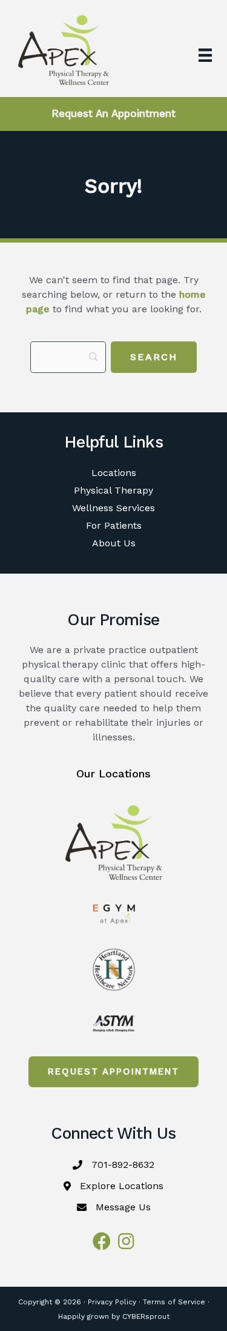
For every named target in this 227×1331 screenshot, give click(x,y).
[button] (113, 1071)
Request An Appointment (113, 113)
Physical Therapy (113, 490)
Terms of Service (174, 1302)
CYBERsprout (145, 1316)
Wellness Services (113, 508)
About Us (114, 543)
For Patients (114, 525)
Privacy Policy (112, 1302)
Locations (113, 472)
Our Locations (113, 773)
